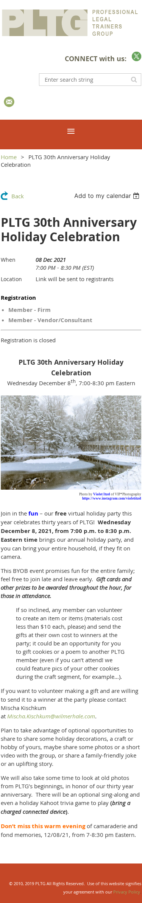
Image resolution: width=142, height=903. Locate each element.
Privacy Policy (126, 892)
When (8, 259)
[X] (136, 56)
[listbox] (107, 195)
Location (11, 279)
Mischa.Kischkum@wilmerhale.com (51, 716)
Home (9, 157)
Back (17, 196)
